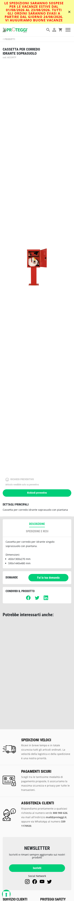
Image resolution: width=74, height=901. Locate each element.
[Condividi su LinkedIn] (46, 599)
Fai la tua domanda (48, 577)
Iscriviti (37, 868)
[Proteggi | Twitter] (49, 881)
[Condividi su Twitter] (37, 599)
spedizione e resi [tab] (37, 531)
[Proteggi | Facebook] (34, 881)
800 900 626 (60, 813)
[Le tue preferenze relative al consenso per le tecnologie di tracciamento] (6, 894)
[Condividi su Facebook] (28, 599)
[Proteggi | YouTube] (42, 881)
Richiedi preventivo (37, 492)
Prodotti (9, 39)
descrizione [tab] (37, 524)
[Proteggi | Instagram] (27, 881)
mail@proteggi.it (56, 817)
